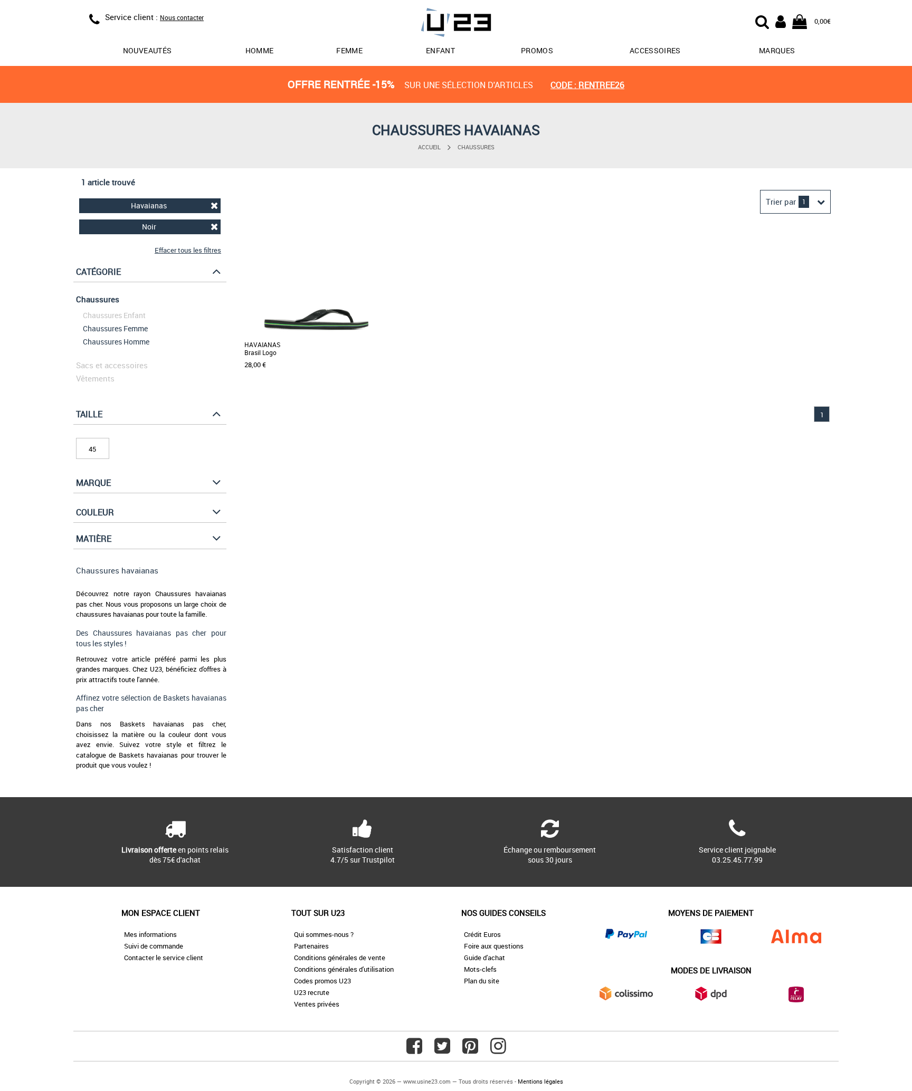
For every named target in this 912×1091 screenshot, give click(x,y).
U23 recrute (311, 992)
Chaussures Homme (116, 342)
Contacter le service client (163, 957)
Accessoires (655, 50)
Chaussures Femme (115, 328)
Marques (777, 50)
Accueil (429, 147)
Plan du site (481, 980)
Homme (259, 50)
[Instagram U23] (498, 1050)
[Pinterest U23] (470, 1050)
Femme (349, 50)
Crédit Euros (482, 934)
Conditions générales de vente (339, 957)
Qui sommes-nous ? (324, 934)
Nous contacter (182, 17)
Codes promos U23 (322, 980)
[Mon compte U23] (780, 20)
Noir (149, 227)
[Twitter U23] (442, 1050)
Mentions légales (540, 1081)
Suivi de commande (153, 946)
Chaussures (476, 147)
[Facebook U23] (414, 1050)
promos (537, 50)
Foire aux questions (494, 946)
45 (92, 449)
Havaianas (149, 205)
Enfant (440, 50)
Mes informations (150, 934)
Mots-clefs (480, 969)
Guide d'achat (484, 957)
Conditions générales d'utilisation (344, 969)
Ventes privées (316, 1004)
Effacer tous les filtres (188, 250)
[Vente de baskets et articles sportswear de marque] (456, 24)
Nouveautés (147, 50)
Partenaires (311, 946)
